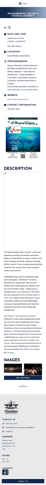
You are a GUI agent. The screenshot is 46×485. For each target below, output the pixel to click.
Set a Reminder (23, 378)
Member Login (7, 440)
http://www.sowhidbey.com (18, 99)
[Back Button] (5, 28)
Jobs (3, 449)
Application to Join (8, 446)
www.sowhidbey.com (15, 89)
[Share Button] (9, 27)
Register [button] (21, 481)
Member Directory (8, 443)
